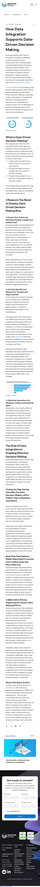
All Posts (6, 14)
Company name (26, 802)
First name (7, 794)
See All (32, 736)
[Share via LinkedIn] (16, 726)
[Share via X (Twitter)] (11, 726)
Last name (24, 794)
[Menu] (31, 4)
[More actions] (33, 24)
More (26, 14)
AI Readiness (17, 14)
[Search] (36, 5)
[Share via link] (20, 726)
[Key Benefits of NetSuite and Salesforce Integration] (20, 748)
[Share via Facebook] (6, 726)
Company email (9, 802)
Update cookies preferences (6, 886)
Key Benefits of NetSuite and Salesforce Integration (18, 761)
